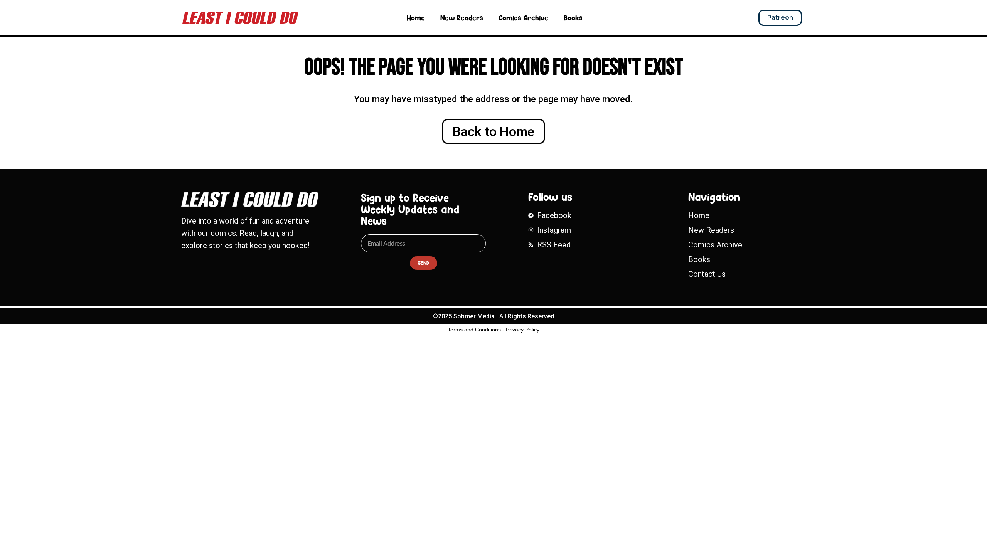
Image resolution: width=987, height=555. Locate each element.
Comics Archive (523, 17)
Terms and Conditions (474, 329)
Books (573, 17)
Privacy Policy (522, 329)
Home (416, 17)
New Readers (461, 17)
